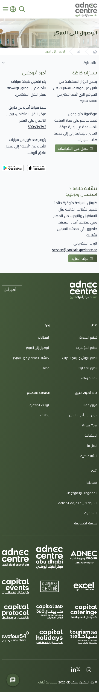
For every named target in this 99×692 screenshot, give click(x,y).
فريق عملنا (90, 405)
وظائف (45, 415)
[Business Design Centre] (49, 586)
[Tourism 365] (83, 636)
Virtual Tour (89, 425)
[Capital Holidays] (49, 637)
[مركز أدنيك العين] (83, 289)
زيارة (79, 51)
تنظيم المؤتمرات (86, 348)
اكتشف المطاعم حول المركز (31, 358)
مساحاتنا (92, 483)
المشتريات (90, 513)
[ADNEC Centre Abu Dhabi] (49, 557)
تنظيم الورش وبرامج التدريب (79, 358)
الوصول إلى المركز (55, 51)
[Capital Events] (15, 586)
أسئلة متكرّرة (88, 456)
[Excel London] (83, 586)
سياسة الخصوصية (85, 523)
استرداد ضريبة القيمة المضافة (77, 503)
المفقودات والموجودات (81, 493)
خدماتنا (45, 368)
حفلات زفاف (89, 378)
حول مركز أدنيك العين (83, 415)
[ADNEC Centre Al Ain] (15, 557)
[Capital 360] (49, 611)
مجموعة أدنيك (48, 682)
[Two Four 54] (15, 636)
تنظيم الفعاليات (87, 368)
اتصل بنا (92, 446)
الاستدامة (90, 435)
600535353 (37, 126)
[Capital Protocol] (15, 611)
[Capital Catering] (83, 611)
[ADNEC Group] (83, 557)
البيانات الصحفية (39, 405)
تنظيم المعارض (87, 337)
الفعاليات (44, 337)
